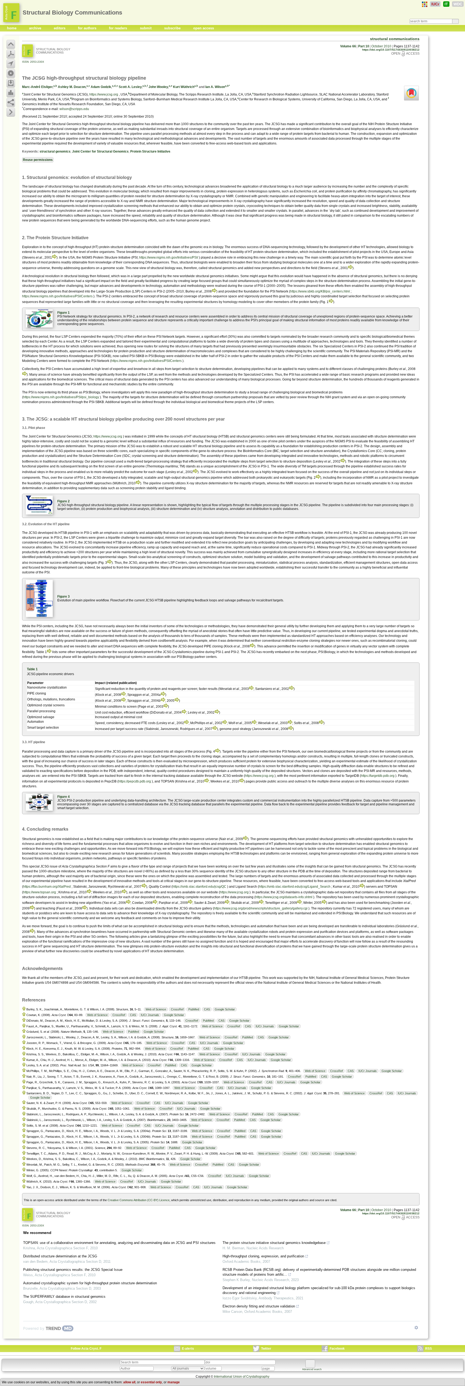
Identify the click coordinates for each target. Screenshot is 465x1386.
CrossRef (177, 1009)
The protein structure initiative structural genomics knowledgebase (274, 1243)
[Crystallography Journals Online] (424, 4)
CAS (207, 1009)
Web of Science (156, 1009)
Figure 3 (63, 596)
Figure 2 (63, 501)
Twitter (266, 1348)
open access (203, 28)
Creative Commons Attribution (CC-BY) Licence (139, 1200)
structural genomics (55, 151)
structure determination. (106, 134)
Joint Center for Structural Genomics (100, 151)
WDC (457, 4)
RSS (428, 1348)
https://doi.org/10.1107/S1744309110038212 (391, 49)
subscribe (173, 28)
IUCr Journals (150, 1015)
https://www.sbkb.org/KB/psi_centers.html (320, 291)
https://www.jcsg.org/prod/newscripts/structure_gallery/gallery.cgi (261, 908)
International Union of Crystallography (241, 1376)
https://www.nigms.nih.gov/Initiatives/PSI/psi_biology (61, 397)
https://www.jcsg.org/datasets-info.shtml (283, 897)
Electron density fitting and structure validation (259, 1306)
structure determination (169, 351)
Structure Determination (96, 456)
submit (146, 28)
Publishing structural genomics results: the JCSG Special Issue (72, 1270)
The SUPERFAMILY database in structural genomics (64, 1297)
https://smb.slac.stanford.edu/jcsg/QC (199, 886)
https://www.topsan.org (39, 892)
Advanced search (312, 1369)
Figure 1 (63, 313)
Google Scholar (225, 1009)
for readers (118, 28)
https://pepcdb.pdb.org (134, 781)
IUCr (435, 4)
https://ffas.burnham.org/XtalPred (47, 886)
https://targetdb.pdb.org (377, 776)
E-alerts (188, 1348)
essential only (151, 1382)
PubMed (193, 1009)
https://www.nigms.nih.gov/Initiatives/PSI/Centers (57, 296)
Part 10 (363, 46)
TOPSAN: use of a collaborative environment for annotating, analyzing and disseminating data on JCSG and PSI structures (119, 1243)
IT (446, 4)
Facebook (337, 1348)
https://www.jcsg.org (103, 94)
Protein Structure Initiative (150, 151)
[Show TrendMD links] (416, 1327)
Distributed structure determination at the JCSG (60, 1256)
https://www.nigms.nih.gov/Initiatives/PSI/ (168, 257)
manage (173, 1382)
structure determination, (216, 369)
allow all (129, 1382)
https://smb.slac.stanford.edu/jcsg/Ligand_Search (294, 886)
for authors (87, 28)
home (12, 28)
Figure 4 (63, 797)
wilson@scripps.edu (74, 109)
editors (60, 28)
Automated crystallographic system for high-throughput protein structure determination (90, 1283)
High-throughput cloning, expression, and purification (263, 1256)
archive (35, 28)
